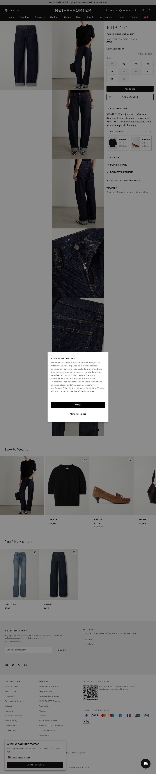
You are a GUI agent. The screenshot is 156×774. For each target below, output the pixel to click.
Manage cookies (78, 414)
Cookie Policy (62, 388)
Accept (78, 405)
